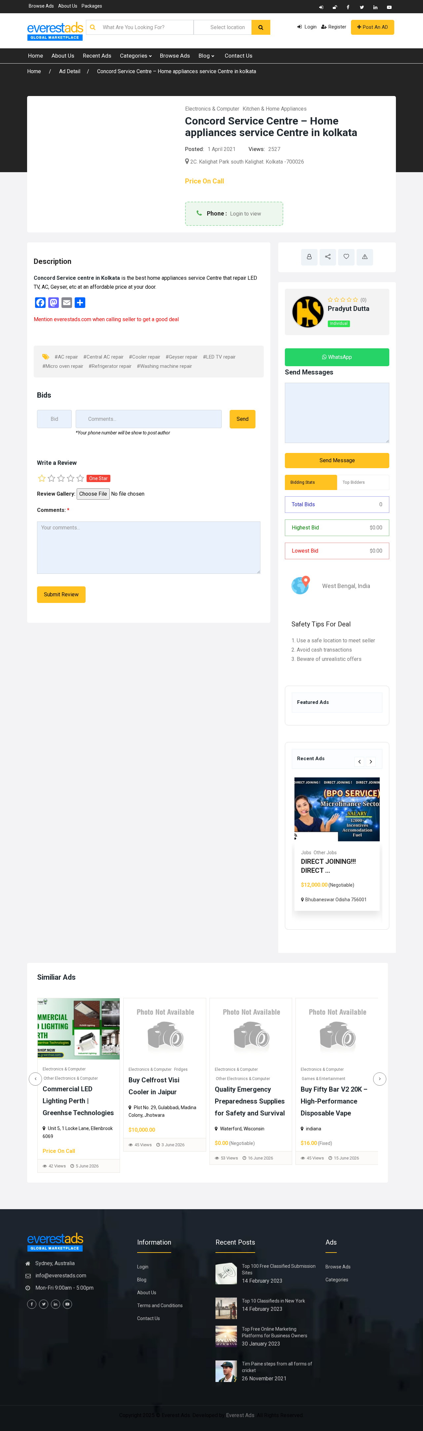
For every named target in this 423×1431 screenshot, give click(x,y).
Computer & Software (321, 1078)
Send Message (337, 460)
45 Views (56, 1144)
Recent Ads (97, 55)
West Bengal (338, 585)
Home (35, 55)
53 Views (143, 1158)
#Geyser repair (182, 357)
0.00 (376, 527)
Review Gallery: (56, 494)
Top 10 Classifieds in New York (273, 1301)
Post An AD (375, 27)
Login (310, 27)
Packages (92, 6)
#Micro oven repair (62, 366)
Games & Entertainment (237, 1078)
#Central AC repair (103, 357)
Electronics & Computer (212, 109)
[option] (347, 849)
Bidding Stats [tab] (302, 482)
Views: (257, 149)
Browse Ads (41, 6)
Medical (339, 852)
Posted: (194, 149)
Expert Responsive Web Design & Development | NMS (337, 1101)
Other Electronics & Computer (157, 1078)
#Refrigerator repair (110, 366)
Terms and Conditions (160, 1305)
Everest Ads (240, 1415)
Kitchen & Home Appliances (275, 109)
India (364, 585)
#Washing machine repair (164, 366)
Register (337, 27)
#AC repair (66, 357)
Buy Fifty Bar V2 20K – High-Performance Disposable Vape (247, 1101)
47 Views (315, 1165)
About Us (67, 6)
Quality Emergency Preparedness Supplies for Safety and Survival (164, 1101)
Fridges (94, 1069)
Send (243, 419)
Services (320, 852)
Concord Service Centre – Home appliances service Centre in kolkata (176, 71)
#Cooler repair (144, 357)
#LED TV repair (219, 357)
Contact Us (238, 55)
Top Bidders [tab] (354, 482)
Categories (134, 55)
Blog (205, 55)
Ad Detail (69, 71)
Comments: (53, 510)
